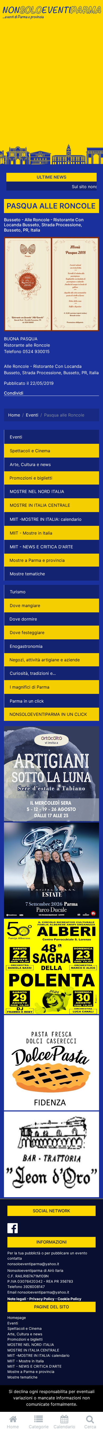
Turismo (18, 591)
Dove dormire (23, 619)
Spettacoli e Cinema (30, 450)
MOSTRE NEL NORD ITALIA (37, 491)
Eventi (16, 437)
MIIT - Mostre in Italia (31, 533)
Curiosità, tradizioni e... (33, 673)
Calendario (64, 1426)
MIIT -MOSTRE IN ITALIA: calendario (46, 519)
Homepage (16, 1318)
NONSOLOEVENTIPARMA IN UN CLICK (48, 714)
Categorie (39, 1426)
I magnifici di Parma (29, 687)
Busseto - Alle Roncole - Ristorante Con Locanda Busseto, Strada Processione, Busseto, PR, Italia (44, 224)
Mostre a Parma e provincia (37, 560)
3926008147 (34, 1287)
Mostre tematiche (27, 573)
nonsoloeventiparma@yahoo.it (33, 1264)
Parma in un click (27, 701)
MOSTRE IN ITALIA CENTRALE (40, 505)
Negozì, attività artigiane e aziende (45, 659)
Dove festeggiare (27, 632)
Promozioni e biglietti (31, 478)
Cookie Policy (69, 1299)
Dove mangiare (25, 605)
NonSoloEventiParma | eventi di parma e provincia (51, 15)
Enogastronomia (26, 646)
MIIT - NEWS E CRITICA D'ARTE (41, 546)
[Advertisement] (51, 83)
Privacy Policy (41, 1299)
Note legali (16, 1299)
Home (13, 1426)
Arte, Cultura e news (30, 464)
